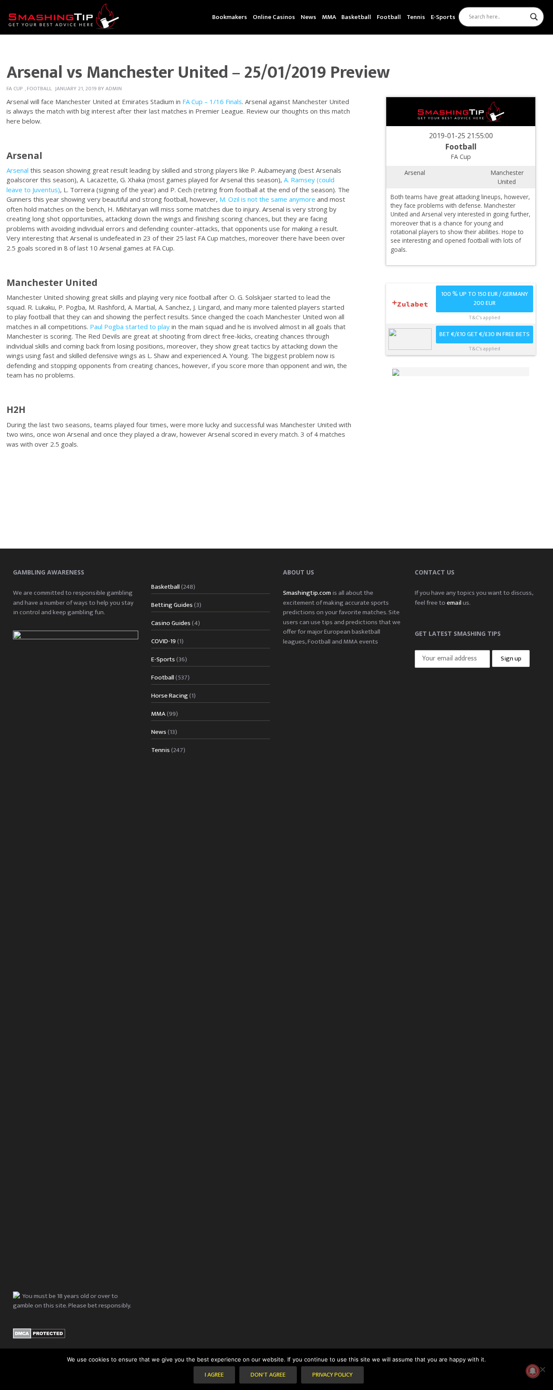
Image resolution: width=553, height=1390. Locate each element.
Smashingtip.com (307, 592)
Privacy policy (332, 1375)
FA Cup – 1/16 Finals (212, 101)
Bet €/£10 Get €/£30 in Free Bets (484, 334)
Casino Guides (171, 623)
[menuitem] (230, 16)
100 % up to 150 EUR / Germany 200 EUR (484, 298)
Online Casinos (274, 17)
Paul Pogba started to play (130, 326)
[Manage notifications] (533, 1371)
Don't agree (268, 1375)
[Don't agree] (542, 1369)
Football (389, 17)
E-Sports (443, 17)
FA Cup (14, 88)
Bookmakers (229, 17)
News (308, 17)
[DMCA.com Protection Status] (39, 1333)
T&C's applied (484, 317)
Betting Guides (172, 605)
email (454, 602)
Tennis (416, 17)
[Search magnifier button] (534, 17)
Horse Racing (169, 695)
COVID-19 (163, 641)
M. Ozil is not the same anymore (267, 199)
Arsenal (17, 170)
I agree (214, 1375)
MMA (329, 17)
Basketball (356, 17)
